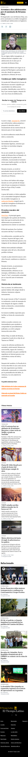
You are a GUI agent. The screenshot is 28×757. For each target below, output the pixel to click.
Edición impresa (15, 739)
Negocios (3, 735)
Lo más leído (14, 732)
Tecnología (4, 424)
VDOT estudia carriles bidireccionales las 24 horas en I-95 (9, 507)
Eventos (3, 732)
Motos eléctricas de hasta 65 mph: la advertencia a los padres (11, 540)
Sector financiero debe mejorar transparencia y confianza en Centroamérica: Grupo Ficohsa (13, 590)
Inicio (2, 721)
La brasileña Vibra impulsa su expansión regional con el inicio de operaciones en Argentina (13, 688)
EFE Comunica (4, 594)
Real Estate (3, 739)
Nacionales (14, 721)
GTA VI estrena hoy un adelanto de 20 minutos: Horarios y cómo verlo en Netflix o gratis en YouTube (11, 430)
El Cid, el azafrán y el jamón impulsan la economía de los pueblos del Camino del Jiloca (12, 622)
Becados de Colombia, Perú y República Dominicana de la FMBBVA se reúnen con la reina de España (14, 655)
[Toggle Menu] (25, 3)
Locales (3, 462)
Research (25, 721)
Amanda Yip (16, 121)
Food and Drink (5, 728)
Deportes (13, 724)
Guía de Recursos (5, 746)
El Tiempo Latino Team (7, 23)
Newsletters (14, 735)
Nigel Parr (4, 215)
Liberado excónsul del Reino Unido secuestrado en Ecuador (13, 394)
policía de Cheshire (7, 201)
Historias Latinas (5, 742)
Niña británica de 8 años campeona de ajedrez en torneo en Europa (13, 387)
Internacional (5, 7)
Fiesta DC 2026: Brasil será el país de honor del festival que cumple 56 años (11, 468)
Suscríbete (20, 2)
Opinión (13, 728)
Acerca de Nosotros (16, 742)
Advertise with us (15, 746)
